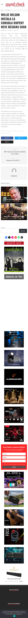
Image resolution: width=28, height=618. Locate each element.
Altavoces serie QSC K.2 (13, 159)
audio (2, 130)
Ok (14, 616)
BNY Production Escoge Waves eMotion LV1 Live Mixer (15, 152)
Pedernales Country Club (18, 130)
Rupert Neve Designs (5, 133)
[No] (26, 614)
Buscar (3, 228)
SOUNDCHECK (4, 30)
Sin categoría (10, 30)
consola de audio (8, 130)
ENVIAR (14, 467)
